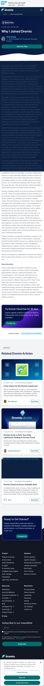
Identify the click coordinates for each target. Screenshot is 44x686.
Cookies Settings (22, 672)
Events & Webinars (8, 592)
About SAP (21, 5)
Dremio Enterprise (8, 563)
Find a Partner (28, 571)
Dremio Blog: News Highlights (31, 333)
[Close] (40, 662)
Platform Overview (8, 557)
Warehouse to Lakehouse (32, 563)
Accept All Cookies (22, 683)
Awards (26, 601)
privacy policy (20, 638)
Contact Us (28, 609)
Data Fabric (28, 568)
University (5, 598)
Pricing (4, 616)
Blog (3, 604)
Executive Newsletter (9, 595)
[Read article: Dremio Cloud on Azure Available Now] (22, 468)
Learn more (11, 5)
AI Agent (5, 565)
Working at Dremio (30, 604)
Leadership (28, 595)
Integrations (6, 577)
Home (5, 14)
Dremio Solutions (29, 557)
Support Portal (7, 612)
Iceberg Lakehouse (30, 565)
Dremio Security (29, 592)
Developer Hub (7, 606)
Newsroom (27, 598)
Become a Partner (30, 574)
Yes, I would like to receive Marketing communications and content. (21, 632)
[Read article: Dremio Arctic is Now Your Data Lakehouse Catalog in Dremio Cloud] (22, 418)
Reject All (22, 677)
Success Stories (29, 589)
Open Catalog (6, 574)
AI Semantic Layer (8, 568)
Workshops (6, 589)
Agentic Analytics (30, 560)
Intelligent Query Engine (10, 571)
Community (6, 609)
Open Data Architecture (10, 580)
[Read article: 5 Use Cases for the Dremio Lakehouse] (22, 369)
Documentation (7, 601)
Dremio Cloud (6, 560)
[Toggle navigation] (41, 9)
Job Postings (28, 606)
